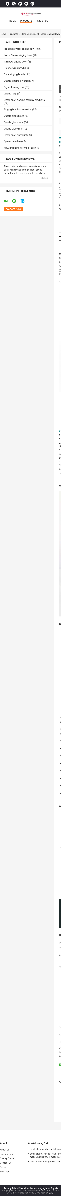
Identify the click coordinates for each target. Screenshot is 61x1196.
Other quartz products (16, 135)
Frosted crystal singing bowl (19, 48)
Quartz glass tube (13, 122)
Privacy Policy (11, 1188)
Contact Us (6, 1163)
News (3, 1167)
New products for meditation (20, 147)
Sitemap (4, 1171)
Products (26, 21)
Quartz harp (10, 93)
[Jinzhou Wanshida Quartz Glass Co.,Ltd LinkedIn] (20, 4)
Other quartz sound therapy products (24, 100)
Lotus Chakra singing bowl (18, 55)
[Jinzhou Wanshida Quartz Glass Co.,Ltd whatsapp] (16, 201)
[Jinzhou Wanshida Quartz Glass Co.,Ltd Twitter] (14, 4)
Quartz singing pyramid (16, 80)
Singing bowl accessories (18, 109)
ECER (51, 1192)
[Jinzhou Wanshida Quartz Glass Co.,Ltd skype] (24, 201)
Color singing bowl (14, 68)
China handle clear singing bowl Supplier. (39, 1188)
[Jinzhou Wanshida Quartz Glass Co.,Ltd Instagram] (32, 4)
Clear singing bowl (30, 34)
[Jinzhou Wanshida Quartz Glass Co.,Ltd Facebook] (7, 4)
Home (12, 21)
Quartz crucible (12, 141)
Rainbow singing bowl (15, 61)
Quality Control (7, 1158)
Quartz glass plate (14, 115)
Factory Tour (6, 1154)
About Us (42, 21)
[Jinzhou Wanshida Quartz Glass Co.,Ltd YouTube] (26, 4)
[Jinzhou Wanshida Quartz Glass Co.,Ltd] (30, 13)
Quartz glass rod (13, 128)
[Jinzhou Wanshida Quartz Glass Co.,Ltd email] (8, 201)
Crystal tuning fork (14, 87)
